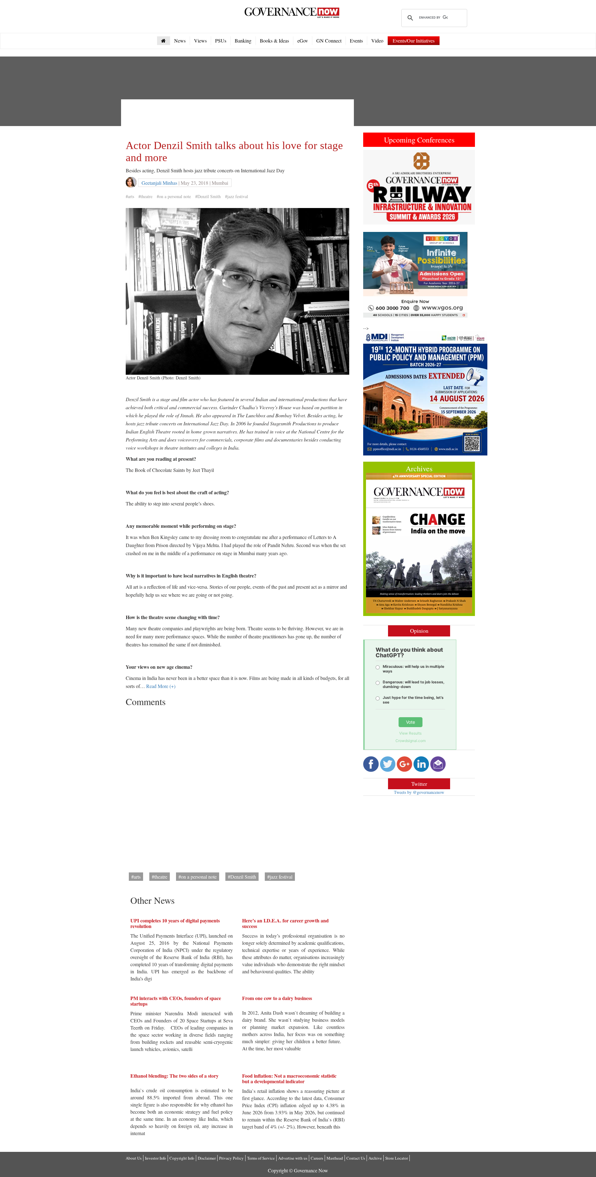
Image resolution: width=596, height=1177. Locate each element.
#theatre (145, 196)
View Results (410, 733)
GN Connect (328, 40)
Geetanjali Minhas (159, 182)
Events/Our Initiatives (414, 40)
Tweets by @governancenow (419, 792)
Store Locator (396, 1158)
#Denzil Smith (208, 196)
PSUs (220, 40)
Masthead (335, 1158)
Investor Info (155, 1158)
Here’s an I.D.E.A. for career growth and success (285, 923)
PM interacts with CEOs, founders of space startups (175, 1000)
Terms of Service (261, 1158)
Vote (410, 722)
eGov (302, 40)
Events (356, 40)
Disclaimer (207, 1158)
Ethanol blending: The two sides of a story (174, 1075)
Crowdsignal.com (410, 740)
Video (377, 40)
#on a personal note (174, 196)
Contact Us (355, 1158)
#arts (130, 196)
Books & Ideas (274, 40)
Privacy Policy (231, 1158)
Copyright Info (181, 1158)
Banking (243, 40)
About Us (134, 1158)
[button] (371, 187)
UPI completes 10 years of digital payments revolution (175, 923)
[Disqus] (237, 787)
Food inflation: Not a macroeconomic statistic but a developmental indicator (289, 1078)
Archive (375, 1158)
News (180, 40)
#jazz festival (236, 196)
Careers (317, 1158)
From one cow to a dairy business (277, 998)
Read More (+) (160, 686)
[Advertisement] (239, 118)
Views (200, 40)
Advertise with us (292, 1158)
